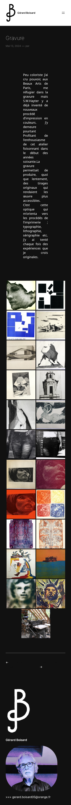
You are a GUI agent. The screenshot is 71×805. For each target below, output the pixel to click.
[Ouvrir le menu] (63, 13)
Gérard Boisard (26, 12)
